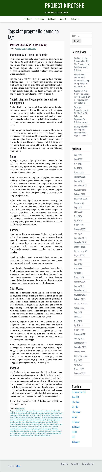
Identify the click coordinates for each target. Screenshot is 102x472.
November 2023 (80, 294)
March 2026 (79, 172)
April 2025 (78, 220)
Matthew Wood (32, 49)
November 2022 (80, 347)
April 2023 (78, 325)
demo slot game (47, 417)
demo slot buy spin (15, 417)
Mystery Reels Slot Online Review (28, 44)
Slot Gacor (52, 18)
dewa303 (75, 396)
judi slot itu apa (35, 424)
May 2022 (78, 360)
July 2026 (78, 154)
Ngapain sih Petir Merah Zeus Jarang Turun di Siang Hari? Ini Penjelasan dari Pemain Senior (82, 96)
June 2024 (78, 264)
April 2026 (78, 168)
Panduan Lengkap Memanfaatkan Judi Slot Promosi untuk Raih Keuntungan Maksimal (81, 64)
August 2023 (79, 307)
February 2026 (79, 176)
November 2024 (80, 242)
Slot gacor (76, 441)
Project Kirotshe (64, 5)
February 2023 (79, 334)
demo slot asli (55, 415)
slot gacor (75, 421)
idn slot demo (26, 424)
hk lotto (75, 406)
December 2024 (80, 237)
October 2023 (79, 299)
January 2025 (79, 233)
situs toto (75, 401)
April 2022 (78, 364)
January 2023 (79, 338)
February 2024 (79, 281)
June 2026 (78, 159)
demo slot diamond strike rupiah (31, 417)
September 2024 (80, 251)
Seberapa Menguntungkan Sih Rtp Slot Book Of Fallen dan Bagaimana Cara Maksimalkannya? (81, 115)
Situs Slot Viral (20, 408)
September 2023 (80, 303)
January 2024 (79, 285)
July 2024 (78, 259)
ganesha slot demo (52, 422)
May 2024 (78, 268)
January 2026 (79, 181)
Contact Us (75, 18)
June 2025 (78, 211)
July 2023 (78, 312)
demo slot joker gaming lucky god (24, 420)
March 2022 (79, 369)
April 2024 (78, 272)
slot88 (74, 431)
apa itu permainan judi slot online (28, 413)
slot (73, 436)
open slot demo (45, 424)
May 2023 (78, 320)
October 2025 (79, 194)
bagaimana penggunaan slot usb (48, 413)
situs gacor (76, 411)
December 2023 (80, 290)
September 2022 (80, 355)
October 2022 (79, 351)
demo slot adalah (45, 415)
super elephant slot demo (44, 433)
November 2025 (80, 189)
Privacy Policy (87, 464)
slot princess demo (40, 431)
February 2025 (79, 229)
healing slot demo (15, 424)
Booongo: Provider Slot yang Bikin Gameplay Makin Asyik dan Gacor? (81, 131)
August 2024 (79, 255)
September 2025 (80, 198)
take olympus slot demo (27, 435)
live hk (74, 416)
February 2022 (79, 373)
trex (18, 466)
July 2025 (78, 207)
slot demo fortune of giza (43, 426)
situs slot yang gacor (29, 426)
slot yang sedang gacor (29, 433)
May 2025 (78, 216)
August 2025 (79, 202)
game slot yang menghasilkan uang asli (34, 422)
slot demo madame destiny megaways (28, 429)
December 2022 (80, 342)
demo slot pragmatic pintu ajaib (44, 420)
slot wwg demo (50, 431)
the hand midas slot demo (42, 435)
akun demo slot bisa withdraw (41, 411)
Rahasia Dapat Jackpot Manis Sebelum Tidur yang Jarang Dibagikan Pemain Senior (81, 80)
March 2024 (79, 277)
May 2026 (78, 163)
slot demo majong (45, 429)
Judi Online (39, 18)
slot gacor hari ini (78, 391)
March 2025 (79, 224)
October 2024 (79, 246)
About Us (63, 18)
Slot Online (27, 18)
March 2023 (79, 329)
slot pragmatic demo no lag (25, 431)
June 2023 (78, 316)
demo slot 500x (34, 415)
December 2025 (80, 185)
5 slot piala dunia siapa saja (23, 411)
